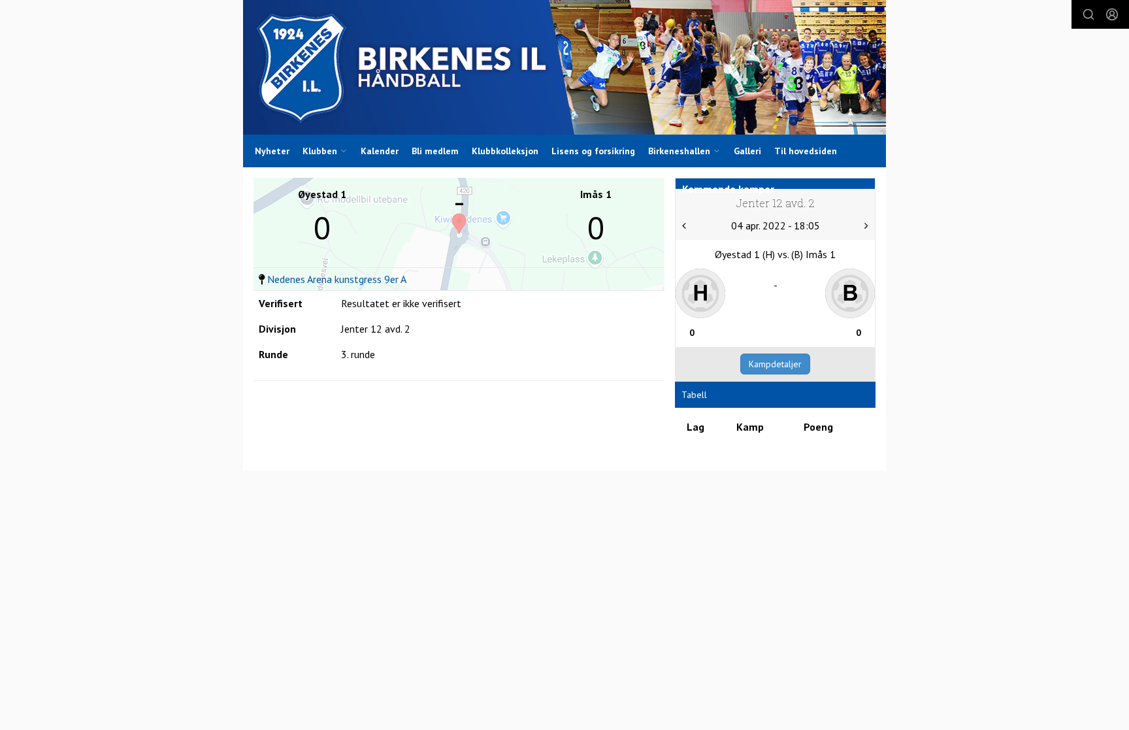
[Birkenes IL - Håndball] (564, 67)
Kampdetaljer (775, 364)
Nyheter (272, 151)
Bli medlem (435, 151)
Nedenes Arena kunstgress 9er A (336, 279)
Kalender (380, 151)
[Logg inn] (1112, 14)
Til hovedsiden (805, 151)
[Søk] (1088, 14)
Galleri (747, 151)
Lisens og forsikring (593, 151)
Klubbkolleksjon (505, 151)
